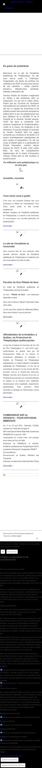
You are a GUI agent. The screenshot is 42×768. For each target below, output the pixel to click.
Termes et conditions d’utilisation (11, 756)
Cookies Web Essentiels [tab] (8, 606)
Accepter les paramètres (9, 760)
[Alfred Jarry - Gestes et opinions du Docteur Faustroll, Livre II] (20, 475)
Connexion (29, 2)
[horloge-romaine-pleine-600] (21, 235)
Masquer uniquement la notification (13, 765)
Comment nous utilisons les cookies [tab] (12, 569)
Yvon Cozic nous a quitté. (17, 195)
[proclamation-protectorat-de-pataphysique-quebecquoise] (21, 326)
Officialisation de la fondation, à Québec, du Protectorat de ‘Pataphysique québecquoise (20, 337)
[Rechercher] (30, 8)
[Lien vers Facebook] (37, 538)
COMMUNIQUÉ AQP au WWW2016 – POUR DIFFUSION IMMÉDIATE (19, 417)
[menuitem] (13, 1)
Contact (20, 2)
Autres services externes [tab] (8, 688)
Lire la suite (7, 226)
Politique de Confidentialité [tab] (9, 743)
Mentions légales (16, 536)
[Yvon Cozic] (21, 188)
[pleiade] (21, 274)
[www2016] (21, 407)
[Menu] (35, 8)
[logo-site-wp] (17, 8)
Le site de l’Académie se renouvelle (16, 245)
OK (3, 552)
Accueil (13, 2)
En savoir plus (12, 552)
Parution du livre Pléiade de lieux (20, 282)
